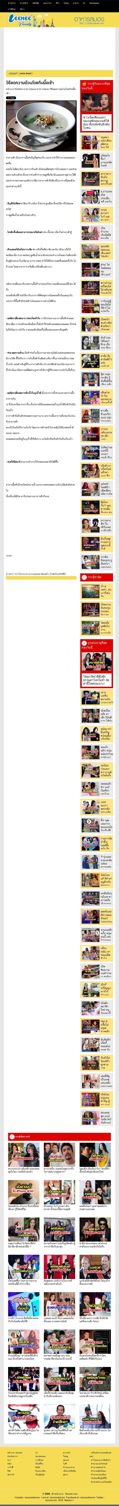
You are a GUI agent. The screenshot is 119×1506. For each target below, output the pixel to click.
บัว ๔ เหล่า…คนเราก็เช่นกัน (106, 591)
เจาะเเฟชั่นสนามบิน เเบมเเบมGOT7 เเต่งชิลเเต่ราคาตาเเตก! (109, 702)
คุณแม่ (66, 1460)
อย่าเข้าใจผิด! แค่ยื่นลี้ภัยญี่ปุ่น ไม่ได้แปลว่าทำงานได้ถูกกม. (23, 1432)
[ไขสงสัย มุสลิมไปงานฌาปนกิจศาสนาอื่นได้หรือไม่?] (91, 628)
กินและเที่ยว (40, 1471)
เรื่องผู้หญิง (40, 1474)
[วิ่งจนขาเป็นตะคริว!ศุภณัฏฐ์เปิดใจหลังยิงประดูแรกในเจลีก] (23, 1379)
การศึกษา (12, 9)
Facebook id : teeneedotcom (80, 1497)
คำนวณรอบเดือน (98, 1474)
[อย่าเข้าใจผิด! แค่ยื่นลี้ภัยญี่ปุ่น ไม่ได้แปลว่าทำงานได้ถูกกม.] (23, 1416)
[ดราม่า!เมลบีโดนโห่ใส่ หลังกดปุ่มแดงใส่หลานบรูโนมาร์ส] (91, 288)
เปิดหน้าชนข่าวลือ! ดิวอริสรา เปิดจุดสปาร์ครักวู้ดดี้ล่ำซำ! (106, 328)
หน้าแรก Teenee (14, 1452)
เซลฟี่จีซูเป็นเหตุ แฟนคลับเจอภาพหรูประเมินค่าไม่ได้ (106, 1084)
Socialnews (94, 3)
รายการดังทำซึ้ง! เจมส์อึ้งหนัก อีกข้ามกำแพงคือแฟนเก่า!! (106, 848)
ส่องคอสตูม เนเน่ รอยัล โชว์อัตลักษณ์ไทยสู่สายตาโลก (106, 1121)
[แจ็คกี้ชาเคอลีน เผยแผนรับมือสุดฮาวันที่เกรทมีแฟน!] (59, 1379)
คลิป (9, 1464)
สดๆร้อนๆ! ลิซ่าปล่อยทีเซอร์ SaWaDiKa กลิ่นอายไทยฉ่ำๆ (106, 920)
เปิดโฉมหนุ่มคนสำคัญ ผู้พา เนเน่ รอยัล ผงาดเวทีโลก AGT (106, 1104)
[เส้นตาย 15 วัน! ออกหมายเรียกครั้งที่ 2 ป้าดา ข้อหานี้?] (91, 397)
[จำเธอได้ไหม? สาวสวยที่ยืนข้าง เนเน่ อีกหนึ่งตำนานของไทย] (23, 1342)
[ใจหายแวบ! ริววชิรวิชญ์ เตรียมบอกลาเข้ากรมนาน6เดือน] (95, 1379)
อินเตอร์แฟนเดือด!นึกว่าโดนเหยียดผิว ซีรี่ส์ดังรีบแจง (93, 1357)
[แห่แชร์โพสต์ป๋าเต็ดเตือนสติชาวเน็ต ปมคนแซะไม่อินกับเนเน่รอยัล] (91, 489)
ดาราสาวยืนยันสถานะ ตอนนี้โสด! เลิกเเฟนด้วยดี (106, 182)
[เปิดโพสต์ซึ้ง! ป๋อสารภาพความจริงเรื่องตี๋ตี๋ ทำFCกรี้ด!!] (23, 1267)
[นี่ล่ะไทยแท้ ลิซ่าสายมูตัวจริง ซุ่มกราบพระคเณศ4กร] (91, 880)
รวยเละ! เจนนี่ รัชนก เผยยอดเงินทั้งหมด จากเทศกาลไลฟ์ (59, 1320)
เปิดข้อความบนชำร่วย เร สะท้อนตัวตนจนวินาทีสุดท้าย (106, 976)
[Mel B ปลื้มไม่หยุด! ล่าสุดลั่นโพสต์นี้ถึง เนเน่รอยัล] (91, 1026)
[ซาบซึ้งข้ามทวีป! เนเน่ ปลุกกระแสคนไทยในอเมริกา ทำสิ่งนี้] (91, 416)
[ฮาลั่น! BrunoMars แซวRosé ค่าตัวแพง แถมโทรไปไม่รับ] (95, 1229)
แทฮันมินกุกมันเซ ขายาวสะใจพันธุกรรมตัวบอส (106, 900)
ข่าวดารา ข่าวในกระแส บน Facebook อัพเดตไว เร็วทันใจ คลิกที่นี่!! (36, 574)
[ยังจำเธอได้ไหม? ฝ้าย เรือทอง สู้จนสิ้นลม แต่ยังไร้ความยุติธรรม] (91, 343)
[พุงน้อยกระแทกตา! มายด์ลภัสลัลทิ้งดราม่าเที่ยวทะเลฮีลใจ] (91, 771)
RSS (60, 1500)
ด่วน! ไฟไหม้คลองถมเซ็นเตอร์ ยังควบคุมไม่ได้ (106, 273)
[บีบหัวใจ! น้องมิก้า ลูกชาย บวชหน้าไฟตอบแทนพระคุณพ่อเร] (91, 1063)
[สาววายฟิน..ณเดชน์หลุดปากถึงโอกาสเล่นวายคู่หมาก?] (59, 1155)
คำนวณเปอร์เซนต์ (99, 1464)
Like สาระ (47, 3)
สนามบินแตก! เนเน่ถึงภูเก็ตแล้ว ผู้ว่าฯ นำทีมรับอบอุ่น (59, 1245)
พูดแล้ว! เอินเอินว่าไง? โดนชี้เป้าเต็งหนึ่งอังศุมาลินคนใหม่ (95, 1170)
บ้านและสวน (69, 1467)
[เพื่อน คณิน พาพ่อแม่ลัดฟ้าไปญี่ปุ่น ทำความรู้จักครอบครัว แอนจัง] (91, 953)
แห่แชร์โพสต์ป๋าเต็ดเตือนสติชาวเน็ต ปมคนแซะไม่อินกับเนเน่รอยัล (106, 494)
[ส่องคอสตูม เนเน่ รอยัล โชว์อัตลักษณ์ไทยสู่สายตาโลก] (91, 1118)
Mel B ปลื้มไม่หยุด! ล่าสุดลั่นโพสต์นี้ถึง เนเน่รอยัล (106, 1030)
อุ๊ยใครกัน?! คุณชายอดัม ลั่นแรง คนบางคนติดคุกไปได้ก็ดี (106, 512)
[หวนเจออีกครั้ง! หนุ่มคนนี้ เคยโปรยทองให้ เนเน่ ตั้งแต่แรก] (91, 935)
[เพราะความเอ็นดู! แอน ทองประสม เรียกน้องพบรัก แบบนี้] (59, 1342)
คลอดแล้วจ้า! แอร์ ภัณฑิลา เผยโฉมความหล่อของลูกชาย (106, 794)
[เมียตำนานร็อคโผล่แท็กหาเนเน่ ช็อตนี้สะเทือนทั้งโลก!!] (91, 471)
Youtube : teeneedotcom (27, 1497)
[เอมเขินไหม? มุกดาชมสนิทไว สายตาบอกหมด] (95, 1192)
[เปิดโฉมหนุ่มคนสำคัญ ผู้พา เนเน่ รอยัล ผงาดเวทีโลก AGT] (91, 1099)
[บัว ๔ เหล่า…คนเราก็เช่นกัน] (91, 591)
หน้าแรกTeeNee (14, 89)
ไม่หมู (66, 3)
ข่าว (9, 1460)
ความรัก (66, 1452)
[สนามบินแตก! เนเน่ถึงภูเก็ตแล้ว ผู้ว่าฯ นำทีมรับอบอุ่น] (59, 1229)
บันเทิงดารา (12, 1456)
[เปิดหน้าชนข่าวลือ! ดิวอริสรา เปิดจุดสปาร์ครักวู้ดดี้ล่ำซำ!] (91, 324)
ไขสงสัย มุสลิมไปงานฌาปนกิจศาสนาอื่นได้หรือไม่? (106, 633)
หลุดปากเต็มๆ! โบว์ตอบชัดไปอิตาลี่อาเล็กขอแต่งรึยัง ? (22, 1245)
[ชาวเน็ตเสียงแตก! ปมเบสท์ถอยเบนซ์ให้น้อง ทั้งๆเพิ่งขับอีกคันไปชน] (97, 102)
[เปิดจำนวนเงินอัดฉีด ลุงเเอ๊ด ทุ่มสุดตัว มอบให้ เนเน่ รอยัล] (91, 233)
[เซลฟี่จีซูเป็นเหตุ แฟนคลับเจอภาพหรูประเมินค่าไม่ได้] (91, 1081)
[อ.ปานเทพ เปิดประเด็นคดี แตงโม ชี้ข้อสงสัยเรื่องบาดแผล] (91, 197)
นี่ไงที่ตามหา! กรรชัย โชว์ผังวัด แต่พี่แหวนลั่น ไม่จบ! (94, 1320)
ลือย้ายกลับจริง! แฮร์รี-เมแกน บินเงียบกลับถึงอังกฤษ (95, 1432)
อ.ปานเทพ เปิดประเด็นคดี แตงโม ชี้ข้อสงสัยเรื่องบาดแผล (106, 201)
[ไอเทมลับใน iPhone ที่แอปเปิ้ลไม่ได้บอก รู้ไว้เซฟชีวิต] (23, 1192)
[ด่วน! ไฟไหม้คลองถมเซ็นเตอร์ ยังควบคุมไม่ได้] (91, 270)
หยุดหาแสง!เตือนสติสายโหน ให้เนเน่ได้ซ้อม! (106, 146)
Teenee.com (71, 1494)
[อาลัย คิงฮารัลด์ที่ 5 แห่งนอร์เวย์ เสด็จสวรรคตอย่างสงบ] (91, 361)
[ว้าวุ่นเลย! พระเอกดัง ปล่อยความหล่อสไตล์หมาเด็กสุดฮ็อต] (91, 862)
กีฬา (57, 3)
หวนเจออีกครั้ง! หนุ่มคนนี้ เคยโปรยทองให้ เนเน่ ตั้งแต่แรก (106, 938)
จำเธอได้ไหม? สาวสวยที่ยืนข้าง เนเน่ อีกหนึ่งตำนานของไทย (23, 1357)
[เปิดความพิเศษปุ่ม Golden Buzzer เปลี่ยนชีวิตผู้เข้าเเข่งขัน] (91, 610)
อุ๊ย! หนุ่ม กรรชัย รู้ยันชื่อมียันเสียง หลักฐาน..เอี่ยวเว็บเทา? (106, 382)
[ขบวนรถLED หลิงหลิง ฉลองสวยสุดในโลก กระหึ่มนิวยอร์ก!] (23, 1155)
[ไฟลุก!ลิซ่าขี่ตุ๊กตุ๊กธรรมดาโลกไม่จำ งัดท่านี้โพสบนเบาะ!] (97, 661)
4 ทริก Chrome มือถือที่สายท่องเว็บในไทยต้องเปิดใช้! (23, 1320)
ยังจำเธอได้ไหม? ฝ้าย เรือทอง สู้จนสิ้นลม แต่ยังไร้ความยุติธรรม (106, 348)
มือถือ (37, 1467)
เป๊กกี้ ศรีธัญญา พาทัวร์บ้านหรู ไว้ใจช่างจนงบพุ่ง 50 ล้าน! (106, 995)
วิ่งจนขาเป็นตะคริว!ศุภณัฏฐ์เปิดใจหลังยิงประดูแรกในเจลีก (23, 1394)
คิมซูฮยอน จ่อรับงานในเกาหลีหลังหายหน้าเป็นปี (58, 1282)
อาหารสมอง (29, 89)
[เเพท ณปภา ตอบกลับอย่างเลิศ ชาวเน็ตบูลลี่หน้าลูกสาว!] (91, 807)
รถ (84, 3)
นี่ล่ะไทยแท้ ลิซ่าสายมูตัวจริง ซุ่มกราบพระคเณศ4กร (106, 883)
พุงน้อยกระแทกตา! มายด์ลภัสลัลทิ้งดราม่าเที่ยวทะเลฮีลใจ (106, 775)
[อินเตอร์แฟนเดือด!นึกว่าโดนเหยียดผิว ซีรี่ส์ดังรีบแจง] (95, 1342)
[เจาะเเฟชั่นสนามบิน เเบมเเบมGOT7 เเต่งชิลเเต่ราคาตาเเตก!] (91, 697)
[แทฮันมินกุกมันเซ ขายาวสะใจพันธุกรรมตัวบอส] (91, 898)
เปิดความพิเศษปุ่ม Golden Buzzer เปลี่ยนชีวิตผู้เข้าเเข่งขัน (106, 614)
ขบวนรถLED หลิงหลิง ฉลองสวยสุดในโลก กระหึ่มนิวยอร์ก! (23, 1170)
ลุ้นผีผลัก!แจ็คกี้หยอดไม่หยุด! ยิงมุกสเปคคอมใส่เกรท (106, 1050)
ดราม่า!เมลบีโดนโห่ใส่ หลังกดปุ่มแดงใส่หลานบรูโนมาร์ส (106, 291)
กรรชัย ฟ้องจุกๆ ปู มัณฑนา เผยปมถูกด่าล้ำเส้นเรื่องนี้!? (106, 565)
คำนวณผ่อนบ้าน (98, 1467)
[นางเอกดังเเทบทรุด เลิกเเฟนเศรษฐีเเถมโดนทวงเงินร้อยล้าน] (91, 434)
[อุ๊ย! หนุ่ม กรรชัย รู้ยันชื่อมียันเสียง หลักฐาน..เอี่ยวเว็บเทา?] (91, 379)
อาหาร (76, 3)
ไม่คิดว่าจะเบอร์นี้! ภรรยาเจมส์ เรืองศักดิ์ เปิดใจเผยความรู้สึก (106, 457)
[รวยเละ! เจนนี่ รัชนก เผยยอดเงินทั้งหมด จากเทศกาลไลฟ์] (59, 1304)
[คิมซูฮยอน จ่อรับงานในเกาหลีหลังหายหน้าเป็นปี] (59, 1267)
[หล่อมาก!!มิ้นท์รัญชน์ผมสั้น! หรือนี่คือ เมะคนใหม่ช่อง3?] (91, 734)
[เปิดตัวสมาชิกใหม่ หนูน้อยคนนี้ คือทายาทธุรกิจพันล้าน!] (91, 1008)
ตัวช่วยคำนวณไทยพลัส (101, 1482)
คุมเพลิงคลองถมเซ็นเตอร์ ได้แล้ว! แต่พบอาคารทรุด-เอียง (106, 256)
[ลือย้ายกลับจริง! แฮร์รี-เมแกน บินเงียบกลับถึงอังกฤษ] (95, 1416)
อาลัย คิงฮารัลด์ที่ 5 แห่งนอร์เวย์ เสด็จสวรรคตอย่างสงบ (106, 366)
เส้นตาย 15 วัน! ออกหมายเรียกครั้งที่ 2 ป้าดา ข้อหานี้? (106, 401)
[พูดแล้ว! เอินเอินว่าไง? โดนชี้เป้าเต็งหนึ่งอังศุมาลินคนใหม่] (95, 1155)
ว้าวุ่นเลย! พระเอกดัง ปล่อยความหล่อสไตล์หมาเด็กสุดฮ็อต (106, 865)
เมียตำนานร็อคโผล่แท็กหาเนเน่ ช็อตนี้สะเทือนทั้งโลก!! (106, 476)
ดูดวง (65, 1474)
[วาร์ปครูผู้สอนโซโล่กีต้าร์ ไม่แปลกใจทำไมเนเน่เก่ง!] (91, 306)
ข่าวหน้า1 (24, 3)
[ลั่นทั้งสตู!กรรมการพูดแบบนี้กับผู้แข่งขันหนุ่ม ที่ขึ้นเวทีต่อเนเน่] (91, 544)
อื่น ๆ (22, 9)
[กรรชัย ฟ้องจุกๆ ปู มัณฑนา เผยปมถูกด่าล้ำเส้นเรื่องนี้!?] (91, 562)
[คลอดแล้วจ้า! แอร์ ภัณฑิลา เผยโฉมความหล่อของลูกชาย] (91, 789)
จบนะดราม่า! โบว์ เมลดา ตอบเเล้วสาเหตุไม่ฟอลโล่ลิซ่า (106, 220)
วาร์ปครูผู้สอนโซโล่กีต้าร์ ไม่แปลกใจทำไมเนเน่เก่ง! (106, 309)
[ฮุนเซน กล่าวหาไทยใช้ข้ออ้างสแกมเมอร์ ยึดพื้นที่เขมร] (59, 1416)
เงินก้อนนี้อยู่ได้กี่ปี (99, 1478)
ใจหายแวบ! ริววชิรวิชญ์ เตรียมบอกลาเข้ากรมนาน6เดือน (94, 1394)
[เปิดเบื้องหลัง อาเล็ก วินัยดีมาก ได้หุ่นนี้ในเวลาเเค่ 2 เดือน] (91, 716)
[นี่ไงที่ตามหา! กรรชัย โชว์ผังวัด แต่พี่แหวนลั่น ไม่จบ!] (95, 1304)
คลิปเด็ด (35, 3)
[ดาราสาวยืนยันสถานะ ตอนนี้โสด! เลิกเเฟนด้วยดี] (91, 179)
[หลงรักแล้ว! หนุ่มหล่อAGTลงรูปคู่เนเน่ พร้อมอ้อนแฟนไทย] (91, 752)
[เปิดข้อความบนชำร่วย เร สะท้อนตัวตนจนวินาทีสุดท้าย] (91, 971)
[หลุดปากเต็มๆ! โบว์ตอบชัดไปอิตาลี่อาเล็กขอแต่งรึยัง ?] (23, 1229)
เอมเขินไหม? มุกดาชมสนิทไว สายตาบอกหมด (93, 1207)
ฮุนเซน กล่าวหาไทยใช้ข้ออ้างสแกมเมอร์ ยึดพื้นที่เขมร (58, 1432)
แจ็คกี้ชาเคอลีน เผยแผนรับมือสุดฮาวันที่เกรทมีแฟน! (59, 1394)
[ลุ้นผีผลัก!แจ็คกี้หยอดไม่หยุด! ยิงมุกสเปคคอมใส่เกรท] (91, 1045)
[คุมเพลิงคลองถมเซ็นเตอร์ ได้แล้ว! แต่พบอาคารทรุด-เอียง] (91, 251)
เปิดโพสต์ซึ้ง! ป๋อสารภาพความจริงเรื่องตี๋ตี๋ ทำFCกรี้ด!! (22, 1282)
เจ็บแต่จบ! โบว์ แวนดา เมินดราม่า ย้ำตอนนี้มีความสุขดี (57, 1207)
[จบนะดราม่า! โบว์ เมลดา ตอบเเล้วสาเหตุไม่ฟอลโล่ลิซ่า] (91, 215)
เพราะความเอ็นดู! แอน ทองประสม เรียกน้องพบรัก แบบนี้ (58, 1357)
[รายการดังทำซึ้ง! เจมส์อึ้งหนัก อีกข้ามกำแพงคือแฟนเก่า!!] (91, 844)
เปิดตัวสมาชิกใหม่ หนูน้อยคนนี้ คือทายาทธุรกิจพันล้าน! (106, 1013)
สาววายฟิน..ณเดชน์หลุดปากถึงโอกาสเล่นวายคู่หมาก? (59, 1170)
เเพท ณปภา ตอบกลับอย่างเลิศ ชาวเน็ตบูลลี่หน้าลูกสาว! (106, 812)
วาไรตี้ (10, 1467)
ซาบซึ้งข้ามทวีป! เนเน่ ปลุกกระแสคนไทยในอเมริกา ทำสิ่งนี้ (106, 421)
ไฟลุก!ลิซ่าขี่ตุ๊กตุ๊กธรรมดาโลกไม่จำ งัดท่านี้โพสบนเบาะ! (96, 680)
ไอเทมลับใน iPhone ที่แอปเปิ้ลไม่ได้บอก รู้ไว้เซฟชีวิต (23, 1207)
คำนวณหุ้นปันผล (98, 1471)
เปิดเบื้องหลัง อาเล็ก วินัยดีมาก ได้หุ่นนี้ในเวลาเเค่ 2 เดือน (106, 721)
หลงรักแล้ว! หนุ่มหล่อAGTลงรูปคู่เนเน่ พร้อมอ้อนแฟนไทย (107, 755)
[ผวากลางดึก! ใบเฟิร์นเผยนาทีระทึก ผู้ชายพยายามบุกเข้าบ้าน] (91, 525)
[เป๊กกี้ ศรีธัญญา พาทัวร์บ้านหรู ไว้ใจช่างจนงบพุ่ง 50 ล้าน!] (91, 990)
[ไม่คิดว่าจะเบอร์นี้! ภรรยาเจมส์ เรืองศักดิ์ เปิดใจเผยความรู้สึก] (91, 452)
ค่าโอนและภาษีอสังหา (101, 1460)
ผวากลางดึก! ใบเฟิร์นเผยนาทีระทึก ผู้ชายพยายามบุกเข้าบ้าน (106, 530)
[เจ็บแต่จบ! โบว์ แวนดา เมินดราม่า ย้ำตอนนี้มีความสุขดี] (59, 1192)
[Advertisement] (59, 47)
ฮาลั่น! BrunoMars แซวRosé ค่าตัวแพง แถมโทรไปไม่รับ (93, 1245)
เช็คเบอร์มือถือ (69, 1471)
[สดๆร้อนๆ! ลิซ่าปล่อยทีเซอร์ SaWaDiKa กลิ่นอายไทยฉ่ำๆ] (91, 917)
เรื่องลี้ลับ (39, 1464)
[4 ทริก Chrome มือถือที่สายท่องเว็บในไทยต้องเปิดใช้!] (23, 1304)
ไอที (65, 1464)
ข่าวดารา (12, 3)
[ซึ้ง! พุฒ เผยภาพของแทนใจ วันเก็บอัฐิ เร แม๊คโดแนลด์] (91, 825)
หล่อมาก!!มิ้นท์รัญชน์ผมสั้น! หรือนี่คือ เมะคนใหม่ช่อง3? (106, 737)
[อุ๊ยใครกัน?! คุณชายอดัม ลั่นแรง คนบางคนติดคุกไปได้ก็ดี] (91, 507)
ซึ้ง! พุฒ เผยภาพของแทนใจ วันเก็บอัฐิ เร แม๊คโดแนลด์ (106, 829)
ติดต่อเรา (68, 1500)
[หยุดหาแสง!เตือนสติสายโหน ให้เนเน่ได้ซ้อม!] (91, 142)
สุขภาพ (10, 1474)
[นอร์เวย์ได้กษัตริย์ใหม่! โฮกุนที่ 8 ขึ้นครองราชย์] (95, 1267)
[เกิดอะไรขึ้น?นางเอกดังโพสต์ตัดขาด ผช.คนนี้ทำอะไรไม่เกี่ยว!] (91, 161)
